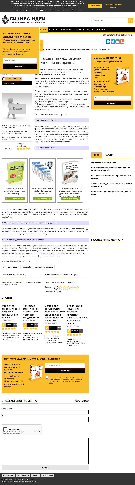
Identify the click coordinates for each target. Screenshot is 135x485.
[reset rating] (56, 288)
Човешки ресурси (96, 29)
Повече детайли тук (14, 199)
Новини (53, 29)
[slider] (68, 288)
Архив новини (8, 475)
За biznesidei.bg (23, 475)
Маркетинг (40, 29)
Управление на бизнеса (72, 29)
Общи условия (47, 475)
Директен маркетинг (10, 83)
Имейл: (4, 416)
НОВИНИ (109, 155)
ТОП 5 (96, 155)
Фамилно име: (7, 408)
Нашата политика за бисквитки (113, 6)
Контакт (35, 475)
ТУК (41, 10)
